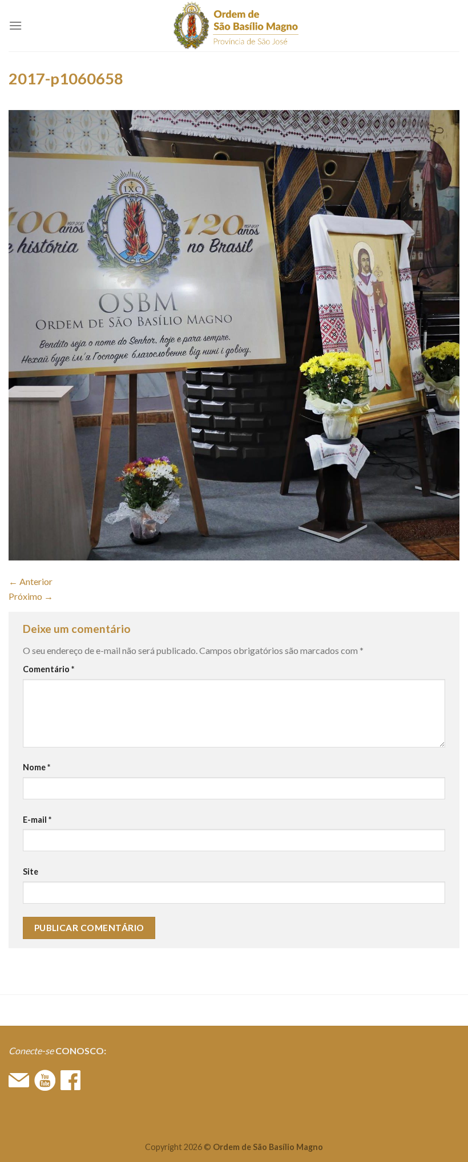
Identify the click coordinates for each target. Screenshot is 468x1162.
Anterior (31, 581)
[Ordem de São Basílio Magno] (234, 25)
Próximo (31, 596)
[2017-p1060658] (234, 333)
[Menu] (15, 25)
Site (30, 871)
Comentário (48, 669)
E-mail (37, 819)
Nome (36, 767)
